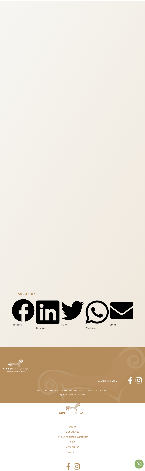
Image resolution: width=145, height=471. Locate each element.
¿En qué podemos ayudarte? (72, 437)
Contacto (72, 452)
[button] (23, 312)
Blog (72, 442)
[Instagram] (138, 380)
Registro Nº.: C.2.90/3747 (15, 381)
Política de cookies (83, 390)
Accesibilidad (102, 390)
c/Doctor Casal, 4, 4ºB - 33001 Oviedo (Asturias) (58, 381)
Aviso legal (41, 390)
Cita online (72, 447)
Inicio (72, 427)
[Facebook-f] (130, 380)
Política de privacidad (61, 390)
